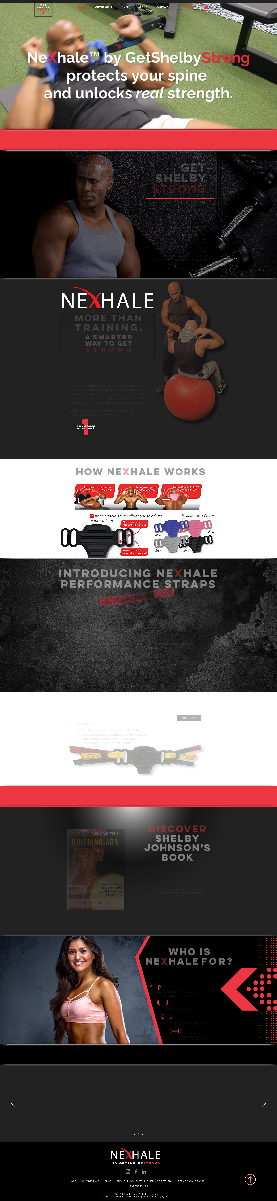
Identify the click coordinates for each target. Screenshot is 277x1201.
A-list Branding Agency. (158, 1196)
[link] (206, 6)
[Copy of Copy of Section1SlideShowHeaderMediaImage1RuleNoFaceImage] (135, 1134)
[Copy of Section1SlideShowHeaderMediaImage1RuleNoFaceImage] (142, 1134)
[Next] (264, 1103)
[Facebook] (136, 1171)
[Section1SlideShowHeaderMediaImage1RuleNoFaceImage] (138, 1134)
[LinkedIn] (144, 1171)
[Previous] (13, 1103)
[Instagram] (128, 1171)
